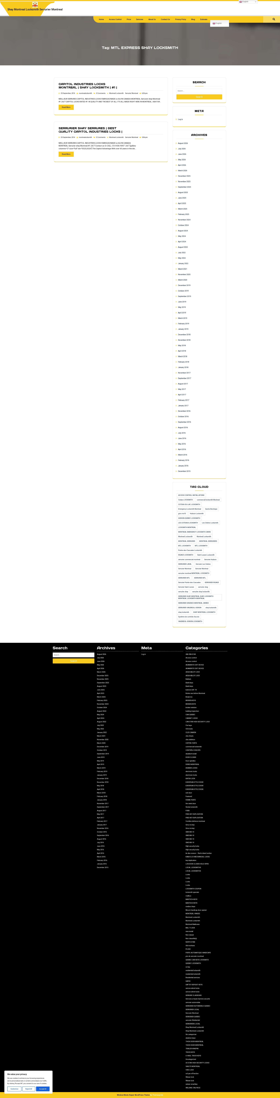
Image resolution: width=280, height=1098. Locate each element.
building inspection (192, 711)
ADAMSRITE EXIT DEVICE (195, 665)
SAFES (188, 981)
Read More (66, 107)
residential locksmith (193, 970)
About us (152, 19)
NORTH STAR (190, 942)
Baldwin (188, 679)
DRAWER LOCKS (191, 768)
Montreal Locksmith (116, 93)
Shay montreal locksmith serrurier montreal (35, 9)
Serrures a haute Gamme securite (198, 999)
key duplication (191, 860)
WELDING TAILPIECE (193, 1088)
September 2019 (184, 296)
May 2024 (182, 236)
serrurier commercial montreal (189, 559)
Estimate (203, 19)
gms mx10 (182, 514)
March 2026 (182, 171)
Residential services (193, 978)
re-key (188, 967)
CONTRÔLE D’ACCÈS (193, 750)
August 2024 (183, 231)
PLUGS (188, 949)
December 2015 (184, 471)
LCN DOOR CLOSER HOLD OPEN (197, 864)
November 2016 (184, 411)
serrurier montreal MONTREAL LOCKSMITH (193, 573)
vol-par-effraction (192, 1073)
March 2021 (182, 269)
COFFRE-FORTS (191, 743)
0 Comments (100, 93)
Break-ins (189, 697)
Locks (188, 875)
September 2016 (184, 422)
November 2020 (184, 274)
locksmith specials (192, 892)
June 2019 (182, 302)
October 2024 (183, 225)
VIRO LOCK (190, 1070)
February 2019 (183, 324)
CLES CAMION (191, 732)
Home (101, 19)
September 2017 (184, 378)
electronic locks (191, 771)
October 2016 (183, 417)
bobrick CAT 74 (191, 690)
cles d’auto (189, 736)
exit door (189, 793)
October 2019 (183, 291)
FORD (188, 811)
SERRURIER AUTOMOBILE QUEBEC (198, 1006)
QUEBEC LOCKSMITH (193, 963)
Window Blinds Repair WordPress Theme (133, 1095)
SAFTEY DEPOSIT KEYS (194, 985)
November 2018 (184, 340)
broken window (191, 707)
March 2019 (182, 318)
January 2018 (183, 367)
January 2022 (183, 263)
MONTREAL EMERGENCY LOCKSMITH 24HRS (194, 532)
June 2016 (182, 438)
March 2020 (182, 280)
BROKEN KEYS (191, 700)
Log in (180, 119)
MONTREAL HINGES (193, 914)
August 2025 (183, 192)
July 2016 (182, 433)
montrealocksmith (85, 93)
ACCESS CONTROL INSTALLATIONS (191, 495)
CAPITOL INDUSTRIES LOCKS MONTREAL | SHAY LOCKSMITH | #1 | (88, 85)
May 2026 (182, 160)
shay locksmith (211, 608)
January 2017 (183, 406)
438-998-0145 (191, 654)
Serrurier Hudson (210, 559)
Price (129, 19)
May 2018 (182, 345)
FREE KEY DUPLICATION (194, 814)
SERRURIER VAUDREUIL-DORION (189, 608)
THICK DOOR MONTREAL (195, 1041)
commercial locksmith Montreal (208, 500)
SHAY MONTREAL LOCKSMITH (204, 612)
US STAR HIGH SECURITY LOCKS (197, 1063)
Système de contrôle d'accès (188, 617)
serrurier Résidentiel (193, 1020)
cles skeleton (190, 740)
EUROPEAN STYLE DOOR (194, 782)
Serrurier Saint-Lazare (186, 587)
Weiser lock (190, 1077)
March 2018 (182, 356)
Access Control (115, 19)
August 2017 (183, 384)
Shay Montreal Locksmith (195, 1027)
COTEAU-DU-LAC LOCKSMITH (189, 504)
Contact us (165, 19)
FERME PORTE (191, 800)
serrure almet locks (193, 988)
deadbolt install (191, 754)
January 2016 (183, 466)
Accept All (42, 1089)
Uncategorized (191, 1059)
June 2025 (182, 198)
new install (189, 931)
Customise (14, 1089)
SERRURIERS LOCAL (193, 1024)
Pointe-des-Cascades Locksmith (190, 550)
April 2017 (182, 395)
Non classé (190, 935)
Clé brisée (189, 729)
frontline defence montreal (195, 821)
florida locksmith (192, 807)
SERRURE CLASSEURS (194, 995)
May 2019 (182, 307)
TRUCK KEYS (190, 1052)
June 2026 (182, 154)
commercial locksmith (194, 747)
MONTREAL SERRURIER (186, 541)
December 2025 (184, 176)
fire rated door (191, 803)
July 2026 (182, 149)
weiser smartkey (191, 1084)
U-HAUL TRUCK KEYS (193, 1056)
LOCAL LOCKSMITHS (193, 867)
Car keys (189, 725)
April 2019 (182, 313)
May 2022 (182, 258)
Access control (191, 658)
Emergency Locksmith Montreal (189, 509)
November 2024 (184, 220)
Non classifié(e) (191, 938)
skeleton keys (190, 1038)
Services (139, 19)
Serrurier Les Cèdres (203, 564)
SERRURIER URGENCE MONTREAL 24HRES (193, 603)
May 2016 (182, 444)
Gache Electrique (211, 509)
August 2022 (183, 247)
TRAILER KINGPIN (192, 1049)
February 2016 (183, 460)
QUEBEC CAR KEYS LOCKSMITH (197, 960)
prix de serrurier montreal (195, 956)
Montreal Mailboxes (193, 924)
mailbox (188, 896)
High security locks (192, 846)
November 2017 (184, 373)
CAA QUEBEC (190, 715)
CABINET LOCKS (192, 718)
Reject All (28, 1089)
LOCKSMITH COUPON (193, 889)
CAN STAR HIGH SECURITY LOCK (198, 722)
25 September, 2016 (68, 93)
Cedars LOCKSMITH (185, 500)
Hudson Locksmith (197, 514)
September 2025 (184, 187)
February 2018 (183, 362)
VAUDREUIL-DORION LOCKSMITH (190, 621)
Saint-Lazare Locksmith (205, 555)
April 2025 (182, 203)
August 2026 (183, 143)
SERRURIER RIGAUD (212, 582)
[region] (28, 1082)
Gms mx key (190, 825)
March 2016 (182, 455)
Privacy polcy (180, 19)
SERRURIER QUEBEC (193, 1017)
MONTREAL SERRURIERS (208, 541)
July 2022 (182, 253)
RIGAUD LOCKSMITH (185, 555)
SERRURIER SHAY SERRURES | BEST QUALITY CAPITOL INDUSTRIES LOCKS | (90, 129)
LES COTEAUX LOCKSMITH (188, 523)
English (218, 23)
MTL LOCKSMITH (184, 546)
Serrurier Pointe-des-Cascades (189, 582)
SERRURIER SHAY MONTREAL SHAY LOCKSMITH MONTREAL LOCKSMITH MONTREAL (195, 597)
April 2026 (182, 165)
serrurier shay (203, 587)
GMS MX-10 (190, 832)
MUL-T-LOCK (190, 928)
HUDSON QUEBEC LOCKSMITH (189, 518)
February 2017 (183, 400)
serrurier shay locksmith (201, 592)
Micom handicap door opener (196, 910)
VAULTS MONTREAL (193, 1066)
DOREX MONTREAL (192, 764)
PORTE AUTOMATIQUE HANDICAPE (198, 953)
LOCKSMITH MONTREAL (187, 527)
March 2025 (182, 209)
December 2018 (184, 335)
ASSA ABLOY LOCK (193, 672)
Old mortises (190, 946)
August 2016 (183, 427)
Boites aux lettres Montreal (195, 693)
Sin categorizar (191, 1034)
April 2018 (182, 351)
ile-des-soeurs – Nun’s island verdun (199, 853)
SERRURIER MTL (184, 578)
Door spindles (190, 761)
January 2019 (183, 329)
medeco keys (190, 906)
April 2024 (182, 242)
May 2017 (182, 389)
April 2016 (182, 449)
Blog (193, 19)
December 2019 (184, 285)
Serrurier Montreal (131, 93)
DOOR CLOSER (191, 757)
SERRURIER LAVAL (185, 564)
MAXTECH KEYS (191, 899)
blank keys (189, 683)
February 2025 (183, 214)
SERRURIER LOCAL (192, 1010)
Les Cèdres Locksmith (210, 523)
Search (199, 97)
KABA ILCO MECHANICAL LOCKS (198, 857)
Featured (189, 796)
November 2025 (184, 181)
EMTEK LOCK (190, 779)
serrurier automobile (193, 1002)
